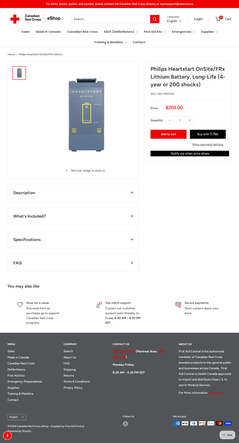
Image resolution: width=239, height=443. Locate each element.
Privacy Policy (72, 387)
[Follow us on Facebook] (125, 423)
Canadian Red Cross (20, 363)
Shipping (69, 369)
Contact (12, 400)
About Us (69, 357)
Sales (11, 351)
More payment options (207, 144)
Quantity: (156, 120)
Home (11, 54)
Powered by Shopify (19, 431)
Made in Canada (18, 357)
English (14, 416)
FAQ (66, 363)
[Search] (154, 19)
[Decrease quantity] (170, 120)
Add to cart (168, 134)
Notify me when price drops (190, 153)
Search (68, 351)
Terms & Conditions (76, 381)
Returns (68, 375)
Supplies (13, 387)
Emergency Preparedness (24, 381)
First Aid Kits (15, 375)
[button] (7, 435)
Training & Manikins (20, 393)
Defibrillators (16, 369)
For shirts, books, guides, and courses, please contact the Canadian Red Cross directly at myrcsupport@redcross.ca (119, 4)
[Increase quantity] (189, 120)
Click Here (215, 393)
